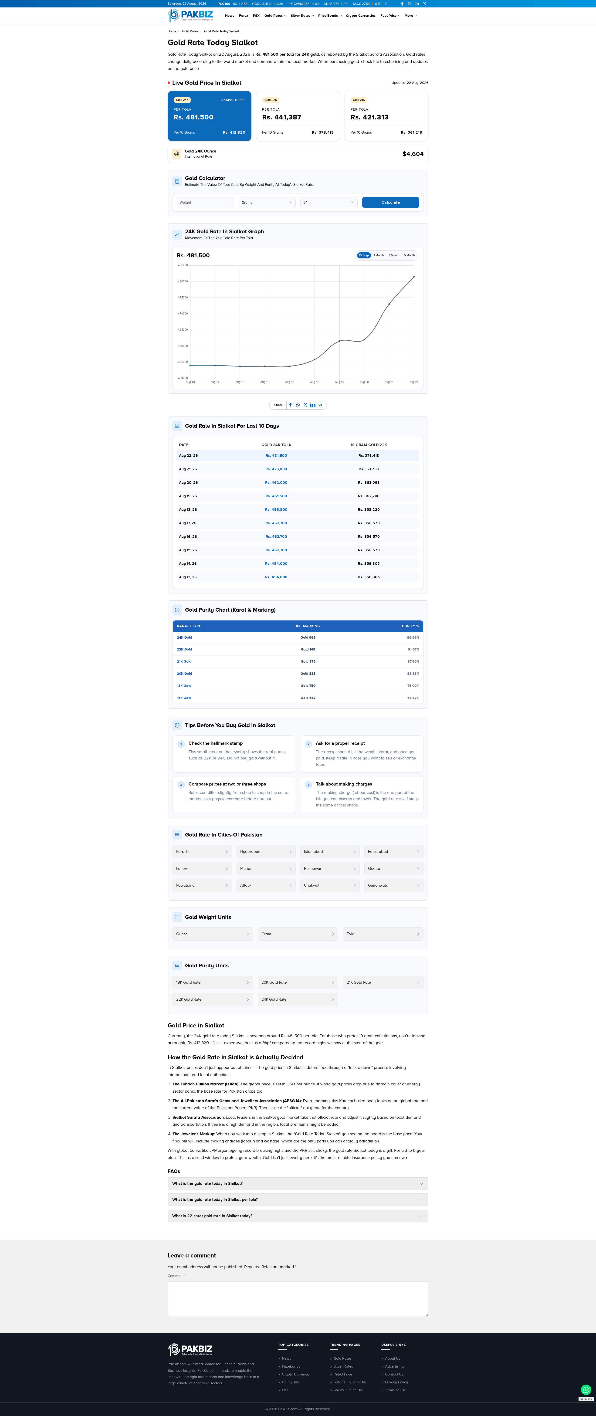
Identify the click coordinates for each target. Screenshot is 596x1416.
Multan (246, 868)
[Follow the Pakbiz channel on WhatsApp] (586, 1390)
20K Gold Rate (274, 982)
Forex (243, 15)
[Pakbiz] (190, 16)
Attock (245, 885)
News (229, 15)
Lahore (182, 868)
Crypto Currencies (361, 15)
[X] (305, 405)
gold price (274, 1067)
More (409, 15)
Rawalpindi (186, 885)
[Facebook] (402, 3)
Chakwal (311, 885)
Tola (350, 934)
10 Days (364, 255)
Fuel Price (388, 15)
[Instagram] (409, 3)
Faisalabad (378, 851)
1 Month (379, 255)
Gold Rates (273, 15)
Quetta (374, 868)
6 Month (409, 255)
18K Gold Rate (188, 982)
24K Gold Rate (274, 999)
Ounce (182, 934)
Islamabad (313, 851)
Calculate (391, 202)
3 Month (394, 255)
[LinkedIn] (313, 405)
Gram (266, 934)
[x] (424, 3)
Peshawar (313, 868)
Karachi (182, 851)
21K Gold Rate (359, 982)
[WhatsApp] (298, 405)
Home (172, 31)
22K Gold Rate (189, 999)
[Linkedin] (417, 3)
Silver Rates (301, 15)
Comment (177, 1276)
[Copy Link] (320, 405)
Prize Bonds (328, 15)
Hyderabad (250, 851)
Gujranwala (378, 885)
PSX (256, 15)
